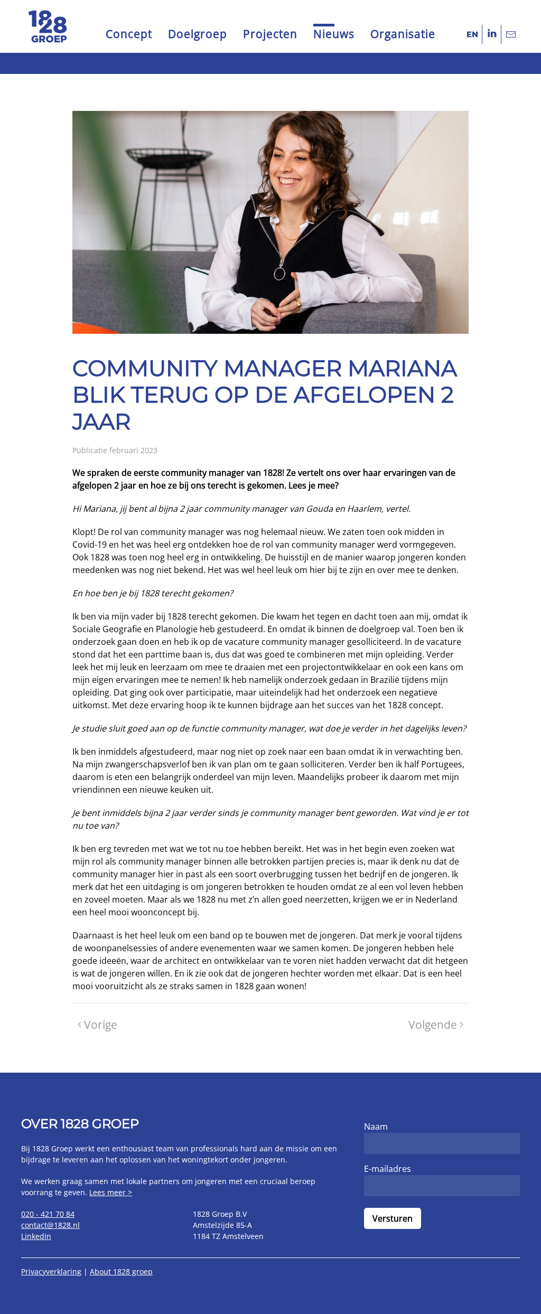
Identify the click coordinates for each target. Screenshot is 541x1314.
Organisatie (402, 33)
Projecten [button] (270, 33)
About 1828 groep (121, 1271)
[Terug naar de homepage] (47, 26)
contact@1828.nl (50, 1225)
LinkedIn (36, 1236)
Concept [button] (129, 33)
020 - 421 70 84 (47, 1214)
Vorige (100, 1024)
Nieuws (334, 33)
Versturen (392, 1218)
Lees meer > (110, 1192)
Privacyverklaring (51, 1271)
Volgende (432, 1024)
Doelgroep (197, 33)
